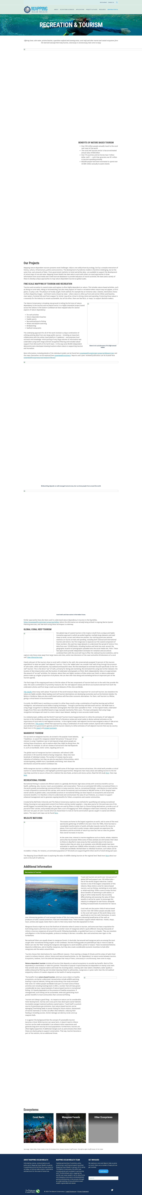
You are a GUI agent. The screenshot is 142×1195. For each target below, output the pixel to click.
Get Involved (103, 2)
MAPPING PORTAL (113, 9)
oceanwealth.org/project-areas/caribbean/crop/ (97, 353)
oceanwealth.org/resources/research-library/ (39, 358)
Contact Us (111, 2)
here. (56, 813)
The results (28, 692)
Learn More (103, 1171)
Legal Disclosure (71, 1191)
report (38, 728)
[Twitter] (116, 2)
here (107, 773)
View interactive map (34, 657)
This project (39, 724)
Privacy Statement (83, 1191)
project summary (50, 728)
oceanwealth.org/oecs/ (63, 355)
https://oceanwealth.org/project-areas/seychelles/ (41, 622)
